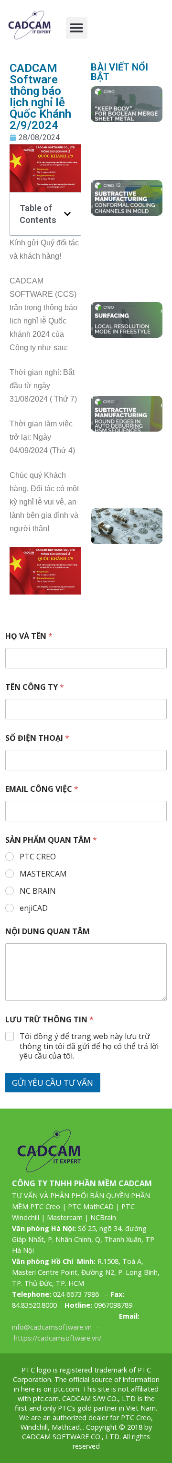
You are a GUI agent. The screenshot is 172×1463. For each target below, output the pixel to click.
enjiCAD (34, 908)
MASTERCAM (43, 874)
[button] (76, 28)
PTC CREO (38, 857)
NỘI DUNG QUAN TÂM (47, 931)
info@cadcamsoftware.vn (52, 1327)
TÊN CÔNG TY (34, 687)
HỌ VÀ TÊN (29, 636)
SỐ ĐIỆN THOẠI (37, 738)
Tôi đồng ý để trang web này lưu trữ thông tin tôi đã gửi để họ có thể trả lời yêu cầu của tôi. (89, 1046)
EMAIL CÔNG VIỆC (41, 789)
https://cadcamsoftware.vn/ (57, 1337)
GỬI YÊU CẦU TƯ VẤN (52, 1082)
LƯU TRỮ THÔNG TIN (49, 1019)
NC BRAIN (38, 891)
